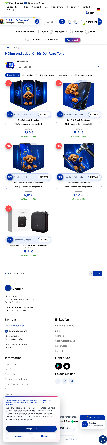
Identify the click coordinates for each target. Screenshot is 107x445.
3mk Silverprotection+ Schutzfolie (28, 183)
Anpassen (18, 436)
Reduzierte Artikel (85, 75)
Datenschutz (11, 374)
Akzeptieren (31, 429)
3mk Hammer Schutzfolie (78, 183)
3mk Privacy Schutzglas (28, 120)
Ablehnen (44, 436)
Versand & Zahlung (12, 8)
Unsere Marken (12, 364)
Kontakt (86, 7)
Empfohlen (14, 75)
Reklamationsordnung (16, 379)
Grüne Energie (15, 3)
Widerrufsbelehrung (54, 7)
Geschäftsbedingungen (16, 384)
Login (91, 12)
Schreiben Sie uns (37, 3)
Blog (26, 7)
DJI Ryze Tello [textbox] (26, 66)
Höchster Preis (65, 75)
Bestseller (28, 75)
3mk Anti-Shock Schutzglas (78, 120)
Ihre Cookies (11, 369)
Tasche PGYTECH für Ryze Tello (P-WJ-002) (28, 245)
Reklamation (73, 7)
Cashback (36, 7)
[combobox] (59, 66)
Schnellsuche (22, 61)
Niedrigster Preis (46, 75)
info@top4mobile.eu (15, 325)
